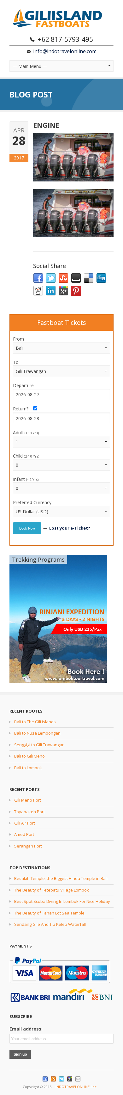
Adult (26, 433)
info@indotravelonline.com (65, 51)
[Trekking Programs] (58, 618)
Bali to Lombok (28, 767)
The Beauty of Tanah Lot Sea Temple (49, 913)
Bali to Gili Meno (29, 756)
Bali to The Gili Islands (35, 722)
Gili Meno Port (27, 800)
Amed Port (24, 834)
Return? (22, 409)
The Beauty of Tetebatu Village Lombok (51, 890)
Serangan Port (28, 846)
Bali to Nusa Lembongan (37, 733)
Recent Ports (24, 789)
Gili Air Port (24, 823)
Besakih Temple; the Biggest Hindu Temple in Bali (61, 878)
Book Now (27, 528)
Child (26, 456)
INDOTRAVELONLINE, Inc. (76, 1086)
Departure (23, 385)
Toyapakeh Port (29, 811)
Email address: (26, 1029)
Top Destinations (29, 867)
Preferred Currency (32, 502)
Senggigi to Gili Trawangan (39, 745)
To (16, 362)
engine (46, 125)
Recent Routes (26, 711)
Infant (25, 479)
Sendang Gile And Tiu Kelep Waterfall (50, 924)
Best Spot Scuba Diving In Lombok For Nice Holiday (62, 901)
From (18, 339)
